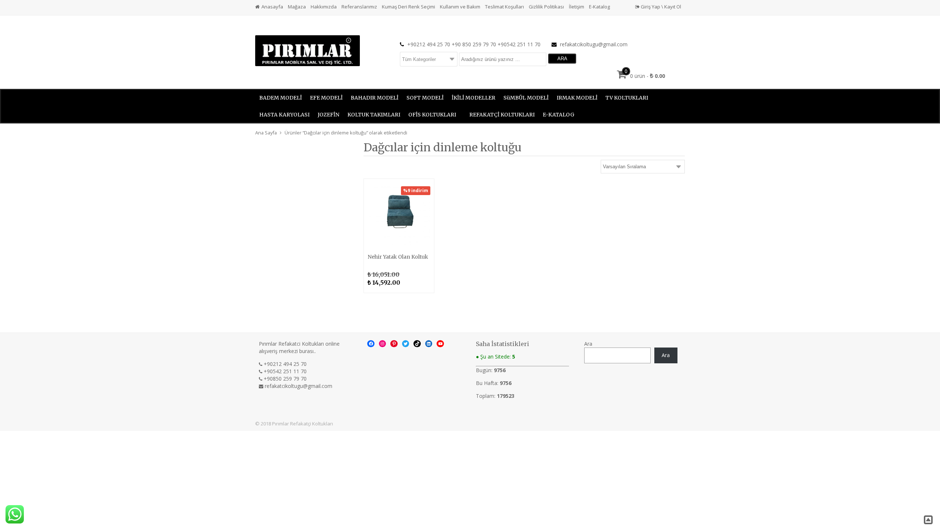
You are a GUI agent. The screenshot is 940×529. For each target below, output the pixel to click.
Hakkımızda (324, 6)
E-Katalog (599, 6)
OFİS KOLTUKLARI (432, 114)
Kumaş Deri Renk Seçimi (408, 6)
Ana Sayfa (266, 132)
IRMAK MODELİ (577, 97)
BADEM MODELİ (280, 97)
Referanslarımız (359, 6)
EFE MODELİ (326, 97)
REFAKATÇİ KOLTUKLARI (502, 114)
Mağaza (297, 6)
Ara (588, 343)
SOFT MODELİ (425, 97)
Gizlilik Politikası (546, 6)
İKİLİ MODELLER (473, 97)
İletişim (576, 6)
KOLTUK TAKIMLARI (373, 114)
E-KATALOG (558, 114)
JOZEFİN (328, 114)
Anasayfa (272, 6)
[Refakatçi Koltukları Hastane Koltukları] (307, 50)
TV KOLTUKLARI (626, 97)
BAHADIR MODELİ (374, 97)
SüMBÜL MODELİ (526, 97)
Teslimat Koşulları (504, 6)
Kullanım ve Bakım (460, 6)
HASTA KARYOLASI (284, 114)
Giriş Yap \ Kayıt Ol (660, 6)
